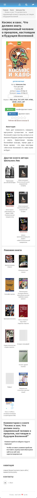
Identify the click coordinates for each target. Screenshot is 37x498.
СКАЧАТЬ (13, 114)
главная (5, 470)
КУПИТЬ (18, 105)
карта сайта (24, 470)
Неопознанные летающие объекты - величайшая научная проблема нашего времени (23, 295)
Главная (5, 10)
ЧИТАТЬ (10, 109)
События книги (18, 96)
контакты (17, 470)
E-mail (11, 483)
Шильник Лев (20, 10)
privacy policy (13, 472)
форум (11, 470)
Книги (12, 10)
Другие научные (18, 81)
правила (5, 472)
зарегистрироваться (14, 454)
